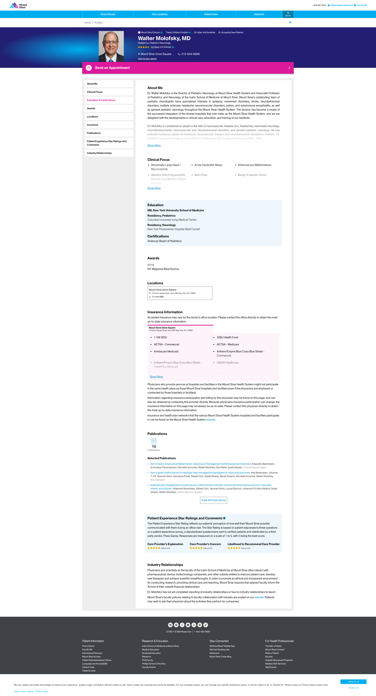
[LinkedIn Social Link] (170, 625)
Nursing (268, 656)
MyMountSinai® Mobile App (222, 646)
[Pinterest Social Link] (199, 625)
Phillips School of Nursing (153, 663)
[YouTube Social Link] (188, 625)
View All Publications (214, 500)
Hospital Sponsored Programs (279, 660)
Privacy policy (41, 691)
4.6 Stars (155, 47)
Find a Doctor (108, 14)
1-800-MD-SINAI (319, 5)
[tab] (109, 83)
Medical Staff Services (275, 663)
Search (288, 16)
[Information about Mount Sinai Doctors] (161, 32)
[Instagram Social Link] (194, 625)
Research (146, 656)
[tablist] (107, 117)
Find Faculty (147, 660)
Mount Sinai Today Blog (220, 656)
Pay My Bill (362, 5)
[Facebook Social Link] (176, 625)
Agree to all (353, 681)
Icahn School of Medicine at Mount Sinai (160, 646)
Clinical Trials (88, 667)
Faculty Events (149, 667)
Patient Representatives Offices (96, 660)
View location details (147, 58)
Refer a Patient (272, 653)
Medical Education (150, 649)
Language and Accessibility (95, 663)
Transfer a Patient (273, 646)
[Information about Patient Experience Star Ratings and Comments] (173, 47)
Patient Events (88, 670)
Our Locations (160, 14)
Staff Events (270, 667)
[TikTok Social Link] (205, 625)
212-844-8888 (190, 54)
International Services (92, 653)
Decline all (353, 688)
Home (88, 22)
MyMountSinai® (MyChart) (342, 5)
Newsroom (215, 653)
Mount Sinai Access (91, 656)
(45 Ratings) (165, 47)
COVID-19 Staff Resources (178, 631)
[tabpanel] (213, 116)
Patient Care (211, 14)
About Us (259, 14)
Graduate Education (151, 653)
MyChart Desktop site (219, 649)
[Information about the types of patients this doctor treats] (189, 32)
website (210, 419)
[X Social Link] (182, 625)
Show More (154, 145)
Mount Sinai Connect (274, 649)
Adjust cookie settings (24, 691)
